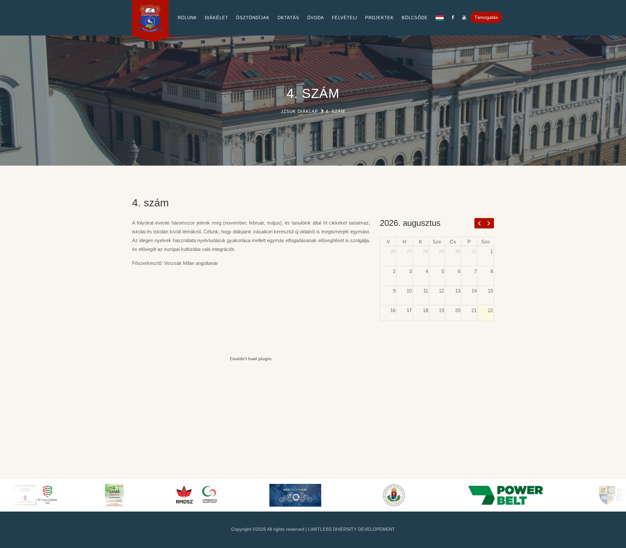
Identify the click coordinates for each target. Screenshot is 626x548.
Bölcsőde (415, 17)
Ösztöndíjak (253, 17)
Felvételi (344, 17)
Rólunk (187, 17)
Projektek (379, 17)
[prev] (479, 223)
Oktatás (288, 17)
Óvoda (315, 17)
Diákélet (216, 17)
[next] (489, 223)
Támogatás (486, 17)
